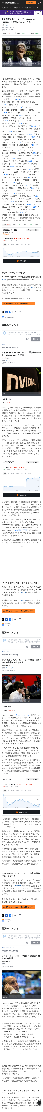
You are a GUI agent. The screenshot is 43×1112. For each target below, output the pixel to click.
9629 (20, 212)
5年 (25, 244)
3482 (33, 188)
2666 (34, 145)
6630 (13, 193)
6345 (18, 150)
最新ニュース (7, 8)
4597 (18, 99)
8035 (30, 177)
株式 (38, 8)
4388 (29, 204)
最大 (29, 244)
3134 (20, 107)
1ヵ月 (12, 244)
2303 (33, 126)
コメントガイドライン (8, 344)
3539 (6, 121)
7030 (13, 201)
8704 (34, 137)
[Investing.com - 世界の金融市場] (11, 3)
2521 (6, 105)
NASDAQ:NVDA (20, 530)
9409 (12, 166)
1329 (20, 123)
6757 (6, 113)
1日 (5, 244)
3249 (29, 134)
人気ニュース (18, 8)
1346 (13, 158)
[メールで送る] (20, 312)
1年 (22, 244)
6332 (28, 185)
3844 (35, 153)
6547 (11, 131)
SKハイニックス (22, 715)
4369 (20, 142)
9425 (20, 115)
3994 (29, 161)
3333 (12, 183)
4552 (37, 196)
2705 (29, 169)
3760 (6, 175)
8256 (35, 207)
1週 (8, 244)
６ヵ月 (17, 244)
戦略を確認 (6, 234)
